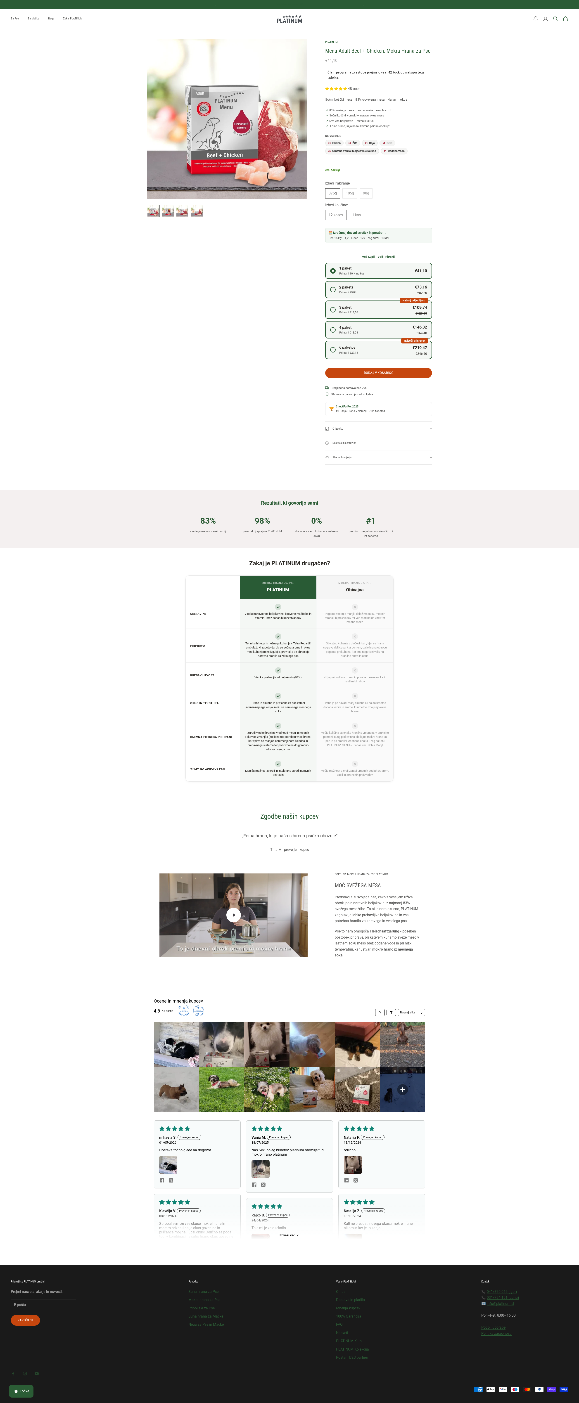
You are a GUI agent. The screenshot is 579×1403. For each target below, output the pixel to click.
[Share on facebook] (162, 1180)
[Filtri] (391, 1012)
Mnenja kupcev (348, 1308)
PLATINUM (331, 42)
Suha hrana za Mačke (205, 1316)
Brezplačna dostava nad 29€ (289, 4)
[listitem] (176, 1044)
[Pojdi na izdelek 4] (196, 211)
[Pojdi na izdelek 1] (153, 211)
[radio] (378, 270)
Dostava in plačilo (350, 1300)
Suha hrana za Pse (203, 1291)
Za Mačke (33, 18)
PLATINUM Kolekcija (352, 1349)
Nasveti (342, 1333)
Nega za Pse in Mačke (206, 1324)
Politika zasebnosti (496, 1333)
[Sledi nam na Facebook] (13, 1373)
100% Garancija (348, 1316)
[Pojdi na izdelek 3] (182, 211)
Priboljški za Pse (201, 1308)
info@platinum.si (500, 1303)
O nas (340, 1291)
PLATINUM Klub (349, 1341)
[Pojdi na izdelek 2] (167, 211)
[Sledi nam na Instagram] (25, 1373)
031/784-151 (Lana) (503, 1297)
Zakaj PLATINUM (73, 18)
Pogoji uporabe (493, 1327)
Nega (51, 18)
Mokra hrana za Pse (204, 1300)
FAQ (339, 1324)
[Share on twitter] (171, 1180)
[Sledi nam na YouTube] (36, 1373)
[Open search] (380, 1012)
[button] (535, 18)
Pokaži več (287, 1235)
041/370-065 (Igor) (502, 1291)
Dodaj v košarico (379, 373)
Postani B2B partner (352, 1357)
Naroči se (25, 1320)
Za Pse (15, 18)
